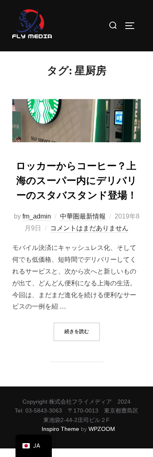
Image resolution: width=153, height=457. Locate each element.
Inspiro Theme (60, 429)
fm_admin (36, 216)
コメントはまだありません (89, 228)
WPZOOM (102, 429)
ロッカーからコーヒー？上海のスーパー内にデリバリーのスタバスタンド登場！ (76, 180)
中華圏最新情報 (83, 216)
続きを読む (82, 328)
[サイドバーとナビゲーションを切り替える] (132, 26)
